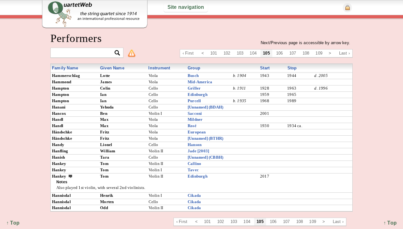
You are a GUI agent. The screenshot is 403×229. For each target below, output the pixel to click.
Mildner (195, 119)
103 (240, 53)
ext (70, 176)
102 (227, 53)
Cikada (194, 195)
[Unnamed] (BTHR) (205, 138)
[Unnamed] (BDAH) (205, 107)
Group (194, 68)
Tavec (193, 169)
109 (318, 53)
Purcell (194, 100)
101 (213, 53)
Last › (344, 53)
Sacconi (195, 113)
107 (292, 53)
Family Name (65, 68)
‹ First (188, 53)
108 (306, 53)
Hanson (195, 144)
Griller (194, 88)
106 (279, 53)
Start (265, 68)
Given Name (112, 68)
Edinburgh (197, 94)
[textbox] (84, 53)
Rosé (192, 125)
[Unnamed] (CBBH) (205, 157)
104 (253, 53)
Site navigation (185, 7)
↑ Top (390, 223)
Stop (292, 68)
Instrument (159, 68)
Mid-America (200, 81)
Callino (194, 163)
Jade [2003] (198, 151)
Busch (193, 75)
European (197, 132)
